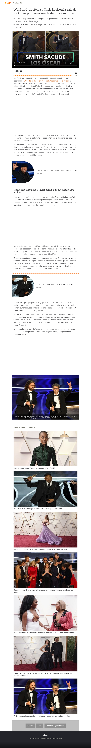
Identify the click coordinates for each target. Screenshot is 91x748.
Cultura (30, 726)
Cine (39, 726)
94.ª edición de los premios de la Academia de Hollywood (46, 81)
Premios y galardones (55, 726)
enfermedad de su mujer (28, 21)
